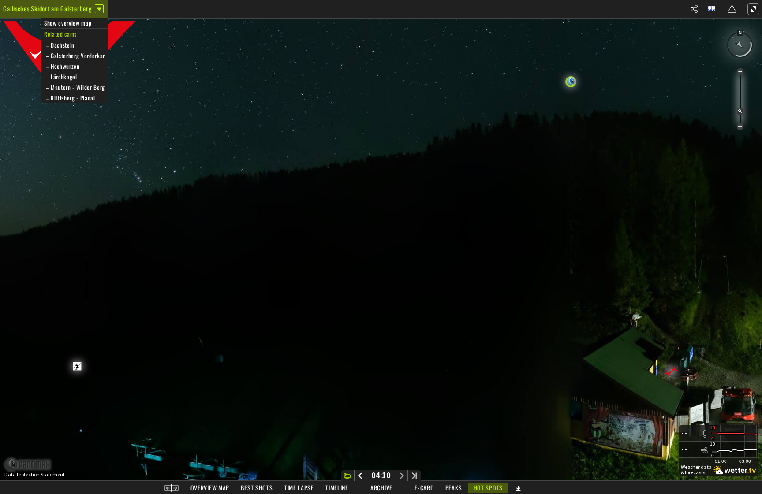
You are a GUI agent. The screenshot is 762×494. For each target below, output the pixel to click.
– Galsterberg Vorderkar (74, 55)
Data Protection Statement (34, 474)
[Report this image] (732, 9)
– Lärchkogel (60, 76)
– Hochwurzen (62, 66)
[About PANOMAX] (32, 464)
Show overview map (67, 23)
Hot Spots (488, 487)
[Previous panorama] (360, 475)
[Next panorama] (402, 475)
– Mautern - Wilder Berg (74, 87)
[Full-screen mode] (753, 9)
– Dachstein (59, 45)
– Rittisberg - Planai (69, 97)
